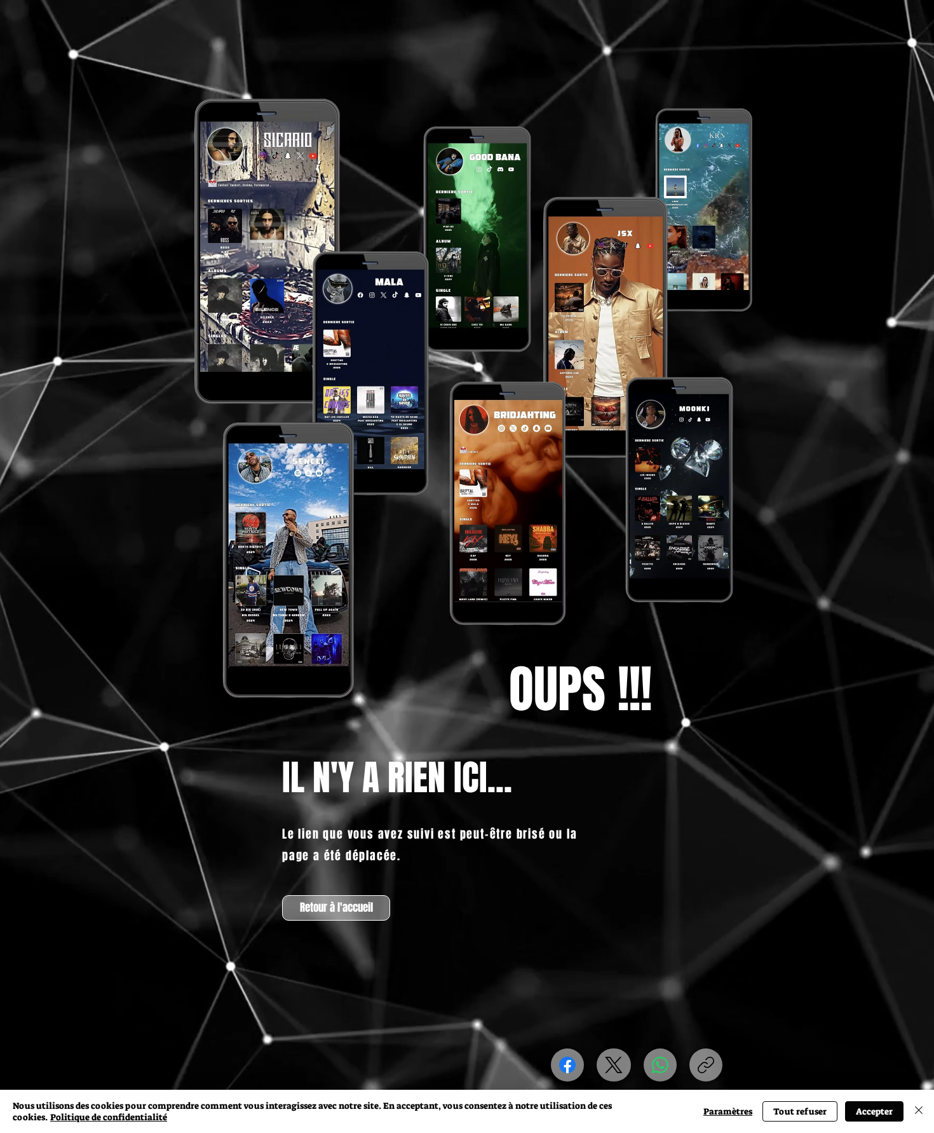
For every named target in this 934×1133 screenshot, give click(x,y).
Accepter (874, 1111)
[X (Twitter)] (614, 1065)
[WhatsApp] (660, 1065)
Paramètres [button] (727, 1111)
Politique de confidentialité (108, 1117)
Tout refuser (800, 1111)
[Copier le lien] (705, 1065)
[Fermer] (918, 1111)
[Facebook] (567, 1065)
